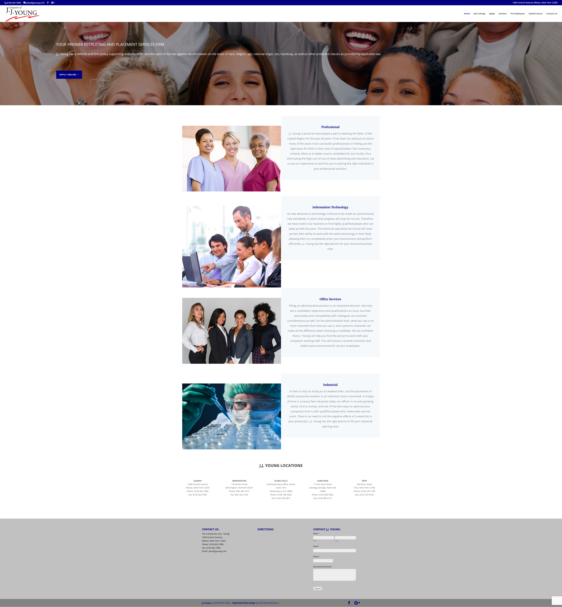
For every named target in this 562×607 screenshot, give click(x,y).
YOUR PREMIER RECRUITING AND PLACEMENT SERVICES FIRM (110, 44)
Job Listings (479, 14)
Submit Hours (536, 14)
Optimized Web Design (243, 602)
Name (316, 533)
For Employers (517, 14)
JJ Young (206, 602)
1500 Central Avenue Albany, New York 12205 (535, 3)
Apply (492, 14)
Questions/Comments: (322, 567)
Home (467, 14)
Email (316, 546)
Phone (316, 557)
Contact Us (551, 14)
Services (503, 14)
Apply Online (67, 74)
